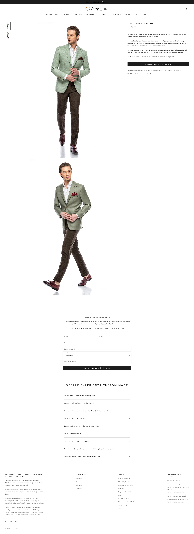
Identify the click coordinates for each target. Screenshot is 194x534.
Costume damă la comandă (175, 503)
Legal (119, 508)
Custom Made (115, 14)
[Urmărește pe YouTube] (16, 521)
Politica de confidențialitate (126, 502)
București (79, 479)
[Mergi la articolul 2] (8, 35)
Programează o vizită (124, 492)
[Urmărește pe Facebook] (6, 521)
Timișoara (79, 489)
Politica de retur (123, 505)
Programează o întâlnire (97, 2)
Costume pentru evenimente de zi (177, 493)
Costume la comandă (173, 480)
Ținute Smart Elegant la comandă (177, 499)
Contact (144, 14)
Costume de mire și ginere (175, 484)
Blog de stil (121, 489)
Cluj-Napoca (79, 485)
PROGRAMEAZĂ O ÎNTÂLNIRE (97, 368)
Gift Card (102, 14)
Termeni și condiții (123, 498)
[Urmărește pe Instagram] (11, 521)
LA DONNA (90, 14)
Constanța (79, 482)
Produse (78, 14)
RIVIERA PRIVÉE (52, 14)
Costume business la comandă (176, 496)
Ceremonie (66, 14)
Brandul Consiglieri (124, 479)
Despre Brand (131, 14)
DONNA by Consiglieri (125, 482)
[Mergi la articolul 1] (8, 26)
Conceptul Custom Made (125, 485)
